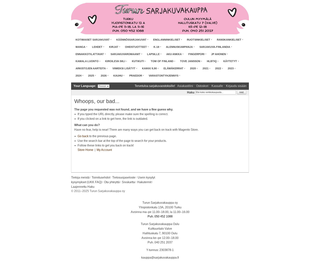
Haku (190, 92)
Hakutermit (144, 182)
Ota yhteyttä (112, 182)
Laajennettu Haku (82, 186)
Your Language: (85, 85)
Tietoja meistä (80, 177)
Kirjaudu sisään (236, 85)
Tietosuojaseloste (123, 177)
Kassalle (217, 85)
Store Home (85, 149)
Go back (83, 136)
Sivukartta (128, 182)
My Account (104, 149)
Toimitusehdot (101, 177)
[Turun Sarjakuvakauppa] (160, 18)
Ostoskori (202, 85)
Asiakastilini (185, 85)
